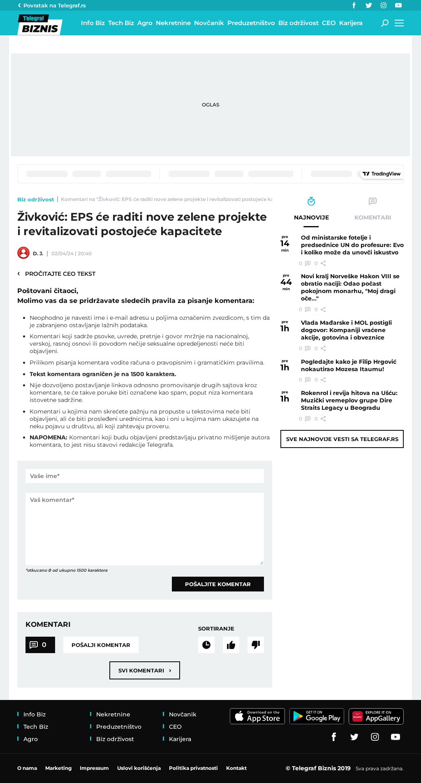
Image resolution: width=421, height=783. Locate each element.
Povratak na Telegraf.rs (54, 5)
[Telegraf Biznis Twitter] (368, 5)
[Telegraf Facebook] (354, 5)
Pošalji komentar (101, 645)
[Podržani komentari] (231, 645)
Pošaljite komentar (218, 584)
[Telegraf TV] (398, 5)
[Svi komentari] (206, 645)
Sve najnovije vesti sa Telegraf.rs (342, 439)
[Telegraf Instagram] (383, 5)
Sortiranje (216, 628)
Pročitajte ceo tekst (56, 273)
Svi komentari (144, 670)
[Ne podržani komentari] (256, 645)
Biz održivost (35, 199)
